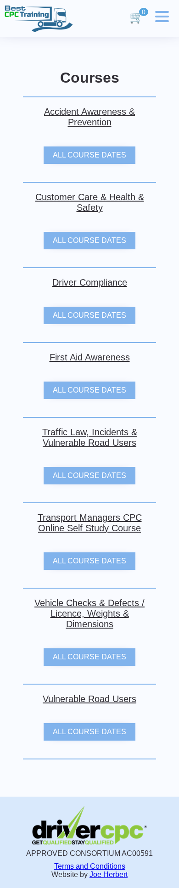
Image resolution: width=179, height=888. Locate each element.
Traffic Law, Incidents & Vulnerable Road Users (89, 437)
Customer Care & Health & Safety (89, 202)
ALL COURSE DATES (89, 155)
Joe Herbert (109, 874)
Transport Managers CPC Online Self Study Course (90, 522)
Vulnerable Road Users (89, 699)
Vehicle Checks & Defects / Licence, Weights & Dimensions (89, 613)
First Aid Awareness (90, 357)
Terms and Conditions (89, 866)
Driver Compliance (89, 282)
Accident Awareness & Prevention (89, 117)
